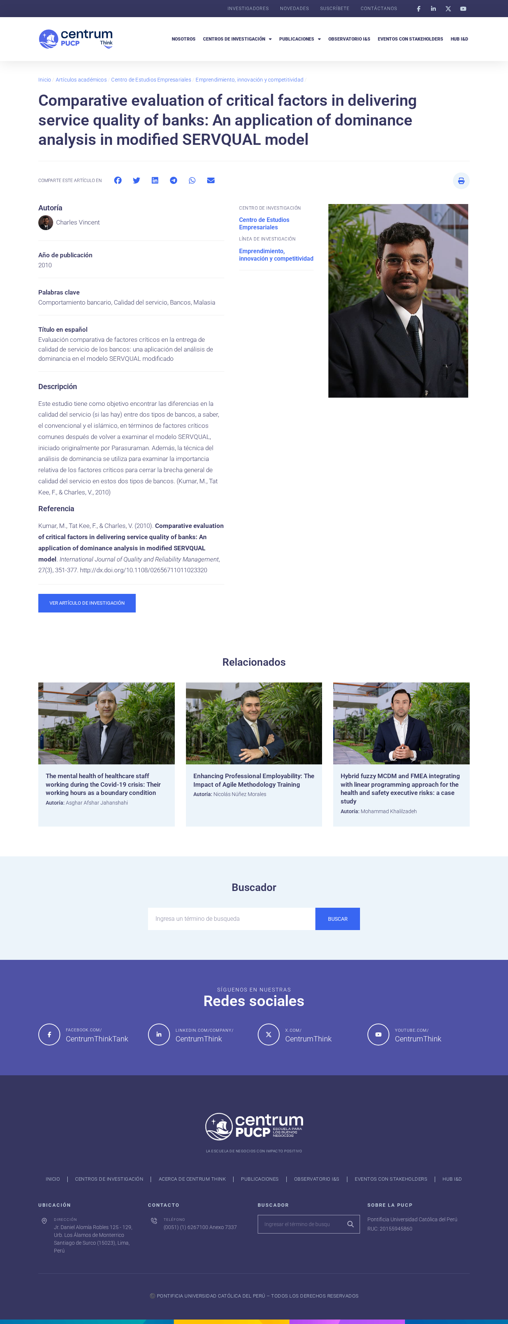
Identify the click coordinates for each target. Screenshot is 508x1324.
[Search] (350, 1224)
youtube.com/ (412, 1030)
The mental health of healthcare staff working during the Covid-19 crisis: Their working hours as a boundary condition (103, 784)
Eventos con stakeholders (410, 39)
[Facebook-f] (418, 8)
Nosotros (184, 39)
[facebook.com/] (49, 1034)
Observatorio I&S (349, 39)
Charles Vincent (78, 222)
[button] (117, 180)
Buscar (338, 919)
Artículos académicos (81, 80)
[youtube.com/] (378, 1034)
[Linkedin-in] (433, 8)
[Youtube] (463, 8)
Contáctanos (379, 8)
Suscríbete (335, 8)
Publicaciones (296, 39)
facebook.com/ (84, 1030)
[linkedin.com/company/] (159, 1034)
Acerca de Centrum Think (192, 1179)
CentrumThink (199, 1038)
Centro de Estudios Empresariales (151, 80)
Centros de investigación (234, 39)
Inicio (44, 80)
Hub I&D (459, 39)
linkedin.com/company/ (205, 1030)
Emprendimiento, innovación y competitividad (249, 80)
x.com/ (293, 1030)
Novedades (294, 8)
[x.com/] (269, 1034)
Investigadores (248, 8)
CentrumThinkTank (97, 1038)
